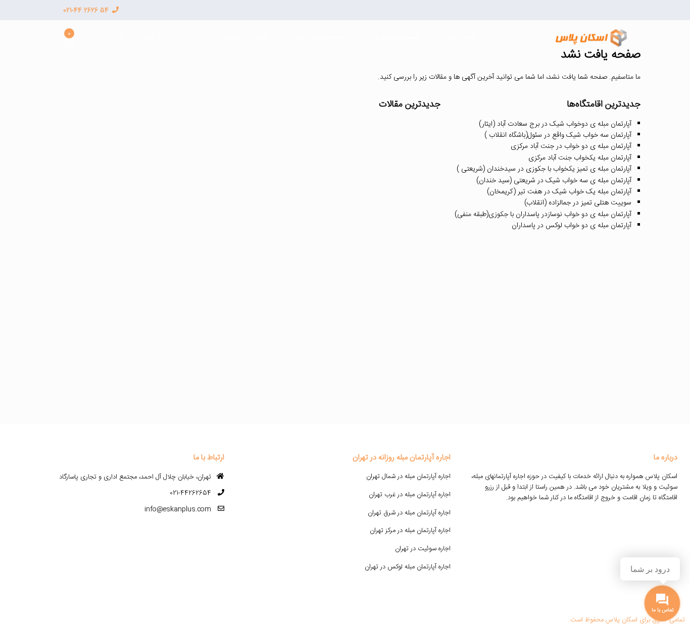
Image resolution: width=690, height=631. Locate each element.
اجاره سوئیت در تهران (423, 548)
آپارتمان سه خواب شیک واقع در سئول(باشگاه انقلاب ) (557, 135)
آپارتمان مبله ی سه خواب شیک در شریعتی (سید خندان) (553, 181)
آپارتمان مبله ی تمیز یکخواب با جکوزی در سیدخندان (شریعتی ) (544, 169)
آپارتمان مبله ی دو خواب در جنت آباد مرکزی (571, 146)
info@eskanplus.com (177, 509)
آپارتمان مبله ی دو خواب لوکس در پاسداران (571, 226)
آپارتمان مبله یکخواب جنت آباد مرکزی (579, 158)
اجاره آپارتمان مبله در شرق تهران (409, 512)
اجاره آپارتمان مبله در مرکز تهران (410, 530)
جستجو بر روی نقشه (318, 37)
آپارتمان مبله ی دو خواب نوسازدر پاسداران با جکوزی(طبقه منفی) (543, 214)
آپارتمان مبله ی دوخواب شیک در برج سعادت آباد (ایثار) (555, 124)
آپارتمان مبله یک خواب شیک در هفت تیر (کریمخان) (559, 192)
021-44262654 (190, 493)
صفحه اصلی (459, 37)
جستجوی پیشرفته (394, 37)
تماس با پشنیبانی (244, 37)
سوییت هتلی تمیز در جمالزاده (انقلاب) (577, 203)
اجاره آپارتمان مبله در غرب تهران (410, 494)
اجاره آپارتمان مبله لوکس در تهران (408, 566)
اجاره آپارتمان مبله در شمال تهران (408, 476)
